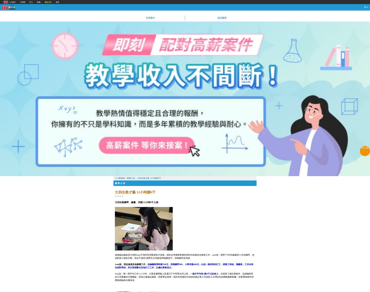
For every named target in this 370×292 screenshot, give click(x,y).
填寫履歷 (222, 18)
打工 (31, 2)
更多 (57, 2)
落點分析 (48, 2)
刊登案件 (150, 18)
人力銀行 (9, 2)
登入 (366, 7)
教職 (38, 2)
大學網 (22, 2)
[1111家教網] (8, 7)
